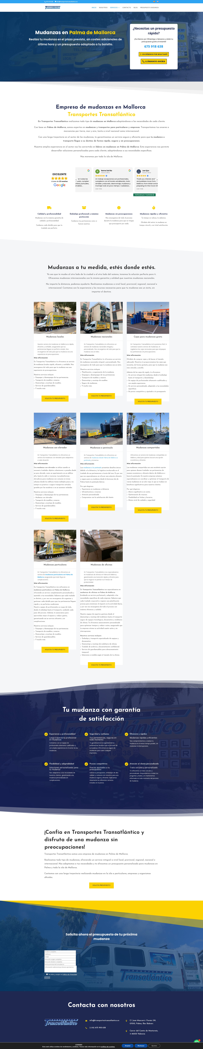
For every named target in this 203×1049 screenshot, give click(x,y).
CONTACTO (126, 7)
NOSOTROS (103, 7)
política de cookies (108, 1047)
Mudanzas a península (101, 448)
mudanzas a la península (92, 467)
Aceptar (127, 1046)
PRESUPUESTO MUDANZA (149, 7)
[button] (156, 179)
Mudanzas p (50, 565)
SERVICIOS (114, 7)
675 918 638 (153, 46)
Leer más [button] (81, 189)
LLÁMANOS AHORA (155, 61)
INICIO (94, 7)
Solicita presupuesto (101, 885)
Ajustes (154, 1046)
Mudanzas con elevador (55, 448)
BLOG (136, 7)
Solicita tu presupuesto (55, 398)
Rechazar (141, 1046)
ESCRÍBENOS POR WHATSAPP (154, 54)
